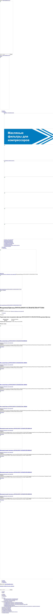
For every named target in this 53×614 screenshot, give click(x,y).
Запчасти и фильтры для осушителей (9, 274)
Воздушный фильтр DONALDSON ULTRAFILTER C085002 (13, 384)
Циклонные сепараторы (8, 240)
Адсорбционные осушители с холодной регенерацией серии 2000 (15, 604)
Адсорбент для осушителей (9, 243)
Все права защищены (7, 586)
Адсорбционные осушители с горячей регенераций (13, 602)
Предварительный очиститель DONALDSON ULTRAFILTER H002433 (16, 472)
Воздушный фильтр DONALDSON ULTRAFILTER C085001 (13, 362)
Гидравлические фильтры (8, 242)
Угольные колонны (7, 246)
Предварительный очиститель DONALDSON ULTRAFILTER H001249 (16, 428)
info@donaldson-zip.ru (6, 0)
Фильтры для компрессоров (9, 112)
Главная (1, 274)
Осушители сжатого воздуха (9, 160)
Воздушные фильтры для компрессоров (11, 598)
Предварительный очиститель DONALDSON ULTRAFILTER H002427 (16, 450)
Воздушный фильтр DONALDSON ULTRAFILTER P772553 (10, 289)
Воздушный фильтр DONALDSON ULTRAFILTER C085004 (13, 406)
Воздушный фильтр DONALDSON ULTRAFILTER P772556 (10, 305)
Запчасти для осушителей (8, 239)
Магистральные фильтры (8, 241)
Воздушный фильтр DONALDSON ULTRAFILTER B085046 (13, 340)
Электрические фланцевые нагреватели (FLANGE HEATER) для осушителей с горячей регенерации (22, 606)
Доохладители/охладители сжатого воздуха (12, 245)
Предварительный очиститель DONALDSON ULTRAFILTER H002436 (16, 494)
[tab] (27, 313)
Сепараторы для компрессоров (9, 600)
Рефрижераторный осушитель (9, 605)
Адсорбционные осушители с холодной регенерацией (13, 603)
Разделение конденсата (8, 244)
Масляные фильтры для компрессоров (11, 599)
